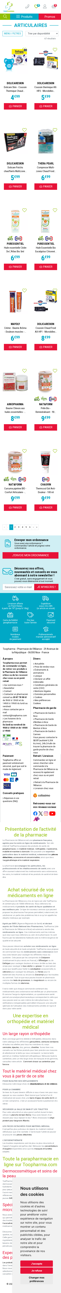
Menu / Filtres (12, 33)
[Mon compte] (43, 6)
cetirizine (7, 972)
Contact (8, 691)
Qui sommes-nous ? (13, 685)
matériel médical (26, 849)
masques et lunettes (43, 1149)
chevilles (35, 1047)
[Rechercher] (5, 17)
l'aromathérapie (9, 1223)
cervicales (7, 1047)
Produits (30, 16)
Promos (50, 16)
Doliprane (45, 958)
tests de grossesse (22, 980)
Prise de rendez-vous (44, 667)
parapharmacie (9, 849)
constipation (35, 969)
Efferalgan (43, 960)
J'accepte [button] (36, 1263)
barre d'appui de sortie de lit (42, 1098)
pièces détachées (24, 1135)
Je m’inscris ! (46, 587)
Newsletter (9, 688)
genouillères (34, 1042)
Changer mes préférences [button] (36, 1279)
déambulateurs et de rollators (43, 1084)
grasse (39, 966)
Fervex (40, 972)
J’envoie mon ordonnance (30, 555)
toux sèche (27, 966)
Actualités (39, 664)
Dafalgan (7, 963)
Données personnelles (45, 694)
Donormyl (39, 975)
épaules (15, 1047)
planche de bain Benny (21, 1115)
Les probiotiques (10, 1263)
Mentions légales (42, 691)
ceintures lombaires (49, 1042)
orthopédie (40, 849)
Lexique (38, 676)
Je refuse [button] (36, 1270)
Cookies (38, 697)
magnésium (39, 980)
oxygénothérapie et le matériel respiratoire (21, 860)
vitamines (25, 983)
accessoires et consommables (26, 857)
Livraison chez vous (43, 788)
